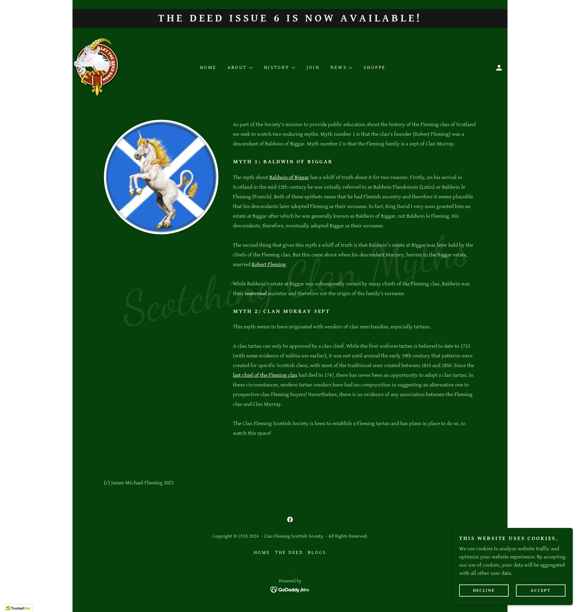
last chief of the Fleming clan (265, 375)
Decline (484, 590)
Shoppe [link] (375, 67)
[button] (499, 68)
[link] (96, 67)
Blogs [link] (317, 552)
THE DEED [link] (289, 552)
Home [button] (262, 552)
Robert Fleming (269, 264)
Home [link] (208, 67)
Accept (541, 590)
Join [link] (313, 67)
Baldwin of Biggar (289, 177)
